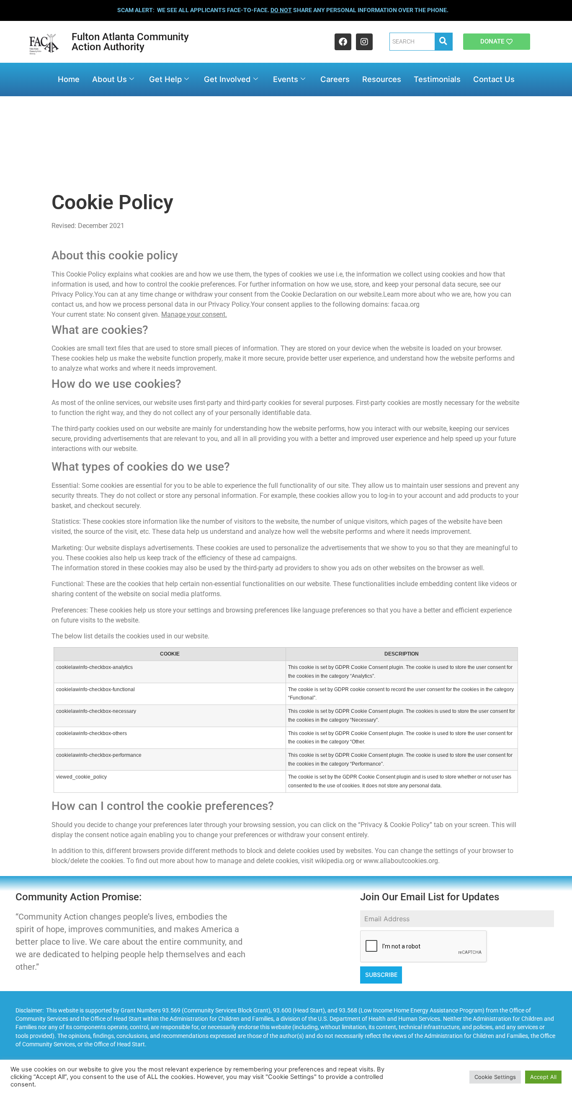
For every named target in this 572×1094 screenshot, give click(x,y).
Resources (381, 79)
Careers (335, 79)
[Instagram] (364, 41)
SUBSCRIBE (381, 974)
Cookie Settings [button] (495, 1077)
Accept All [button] (543, 1077)
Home (69, 79)
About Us (109, 79)
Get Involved (227, 79)
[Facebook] (343, 41)
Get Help (165, 79)
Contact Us (494, 79)
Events (285, 79)
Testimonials (437, 79)
